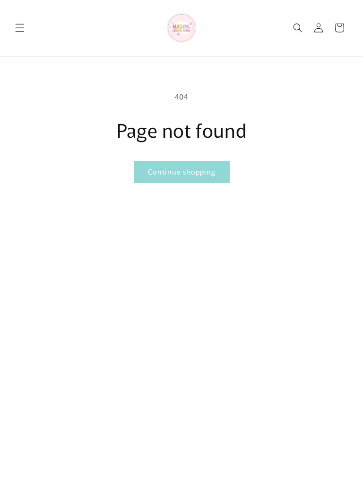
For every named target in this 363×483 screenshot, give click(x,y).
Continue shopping (182, 171)
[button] (19, 27)
